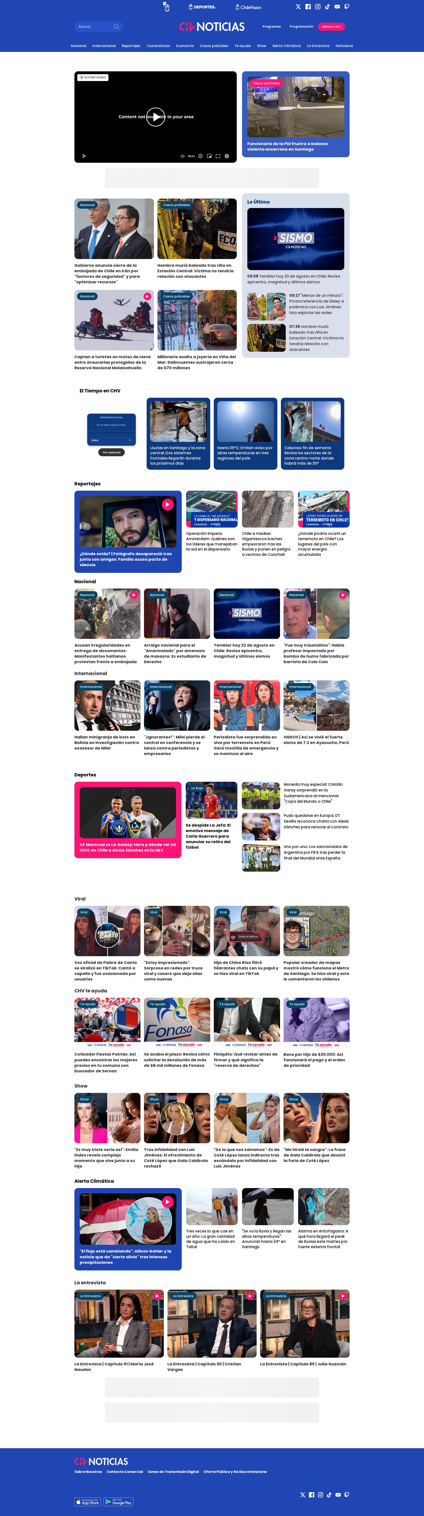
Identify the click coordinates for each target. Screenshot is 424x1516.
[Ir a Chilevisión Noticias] (211, 26)
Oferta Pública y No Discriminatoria (235, 1471)
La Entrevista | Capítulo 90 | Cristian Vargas (204, 1366)
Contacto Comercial (125, 1471)
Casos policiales (214, 46)
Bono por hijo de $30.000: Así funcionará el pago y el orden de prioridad (314, 1060)
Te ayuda (243, 46)
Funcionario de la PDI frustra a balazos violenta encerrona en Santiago (287, 146)
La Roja (197, 788)
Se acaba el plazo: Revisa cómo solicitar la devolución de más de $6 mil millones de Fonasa (177, 1059)
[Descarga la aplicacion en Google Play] (87, 1501)
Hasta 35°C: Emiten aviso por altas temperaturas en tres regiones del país (245, 453)
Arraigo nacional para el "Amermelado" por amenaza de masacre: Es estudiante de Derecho (175, 653)
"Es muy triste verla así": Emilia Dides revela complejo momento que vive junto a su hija (106, 1158)
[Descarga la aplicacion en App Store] (118, 1501)
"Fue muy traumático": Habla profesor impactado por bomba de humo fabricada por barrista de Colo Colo (316, 653)
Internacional (104, 46)
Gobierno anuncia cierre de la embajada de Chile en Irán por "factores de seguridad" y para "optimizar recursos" (107, 274)
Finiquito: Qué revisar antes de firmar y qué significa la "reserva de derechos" (246, 1059)
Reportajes (131, 46)
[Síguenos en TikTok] (327, 6)
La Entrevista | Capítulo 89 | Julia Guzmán (303, 1364)
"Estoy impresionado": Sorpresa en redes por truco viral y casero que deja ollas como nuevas (173, 971)
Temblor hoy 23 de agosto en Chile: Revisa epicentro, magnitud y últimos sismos (293, 279)
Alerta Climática (286, 46)
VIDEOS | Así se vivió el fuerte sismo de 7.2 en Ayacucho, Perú (316, 739)
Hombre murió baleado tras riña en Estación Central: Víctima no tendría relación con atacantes (195, 271)
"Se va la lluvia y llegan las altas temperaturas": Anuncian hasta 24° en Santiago (266, 1238)
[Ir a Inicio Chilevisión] (248, 7)
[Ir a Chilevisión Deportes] (202, 7)
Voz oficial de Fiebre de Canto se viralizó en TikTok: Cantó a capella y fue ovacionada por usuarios (105, 971)
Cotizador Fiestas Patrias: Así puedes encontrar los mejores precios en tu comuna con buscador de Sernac (105, 1062)
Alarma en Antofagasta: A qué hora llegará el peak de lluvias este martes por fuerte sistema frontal (323, 1238)
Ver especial (111, 452)
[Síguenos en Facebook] (308, 6)
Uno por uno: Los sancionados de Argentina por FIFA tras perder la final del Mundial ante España (316, 852)
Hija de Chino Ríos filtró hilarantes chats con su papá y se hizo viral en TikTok (246, 968)
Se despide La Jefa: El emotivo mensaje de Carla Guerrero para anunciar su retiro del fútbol (208, 836)
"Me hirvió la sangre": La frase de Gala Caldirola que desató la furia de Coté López (315, 1155)
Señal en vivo (331, 27)
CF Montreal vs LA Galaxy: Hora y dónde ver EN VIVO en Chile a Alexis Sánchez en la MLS (128, 847)
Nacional (78, 46)
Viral (83, 912)
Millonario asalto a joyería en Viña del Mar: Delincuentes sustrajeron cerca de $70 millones (196, 362)
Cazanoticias (158, 46)
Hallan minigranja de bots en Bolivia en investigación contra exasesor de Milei (106, 742)
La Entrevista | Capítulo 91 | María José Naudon (114, 1366)
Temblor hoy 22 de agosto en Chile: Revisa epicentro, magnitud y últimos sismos (244, 650)
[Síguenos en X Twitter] (298, 6)
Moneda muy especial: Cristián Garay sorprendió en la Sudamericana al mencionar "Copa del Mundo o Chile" (313, 793)
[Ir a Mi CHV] (166, 6)
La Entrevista (318, 46)
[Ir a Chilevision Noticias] (212, 1461)
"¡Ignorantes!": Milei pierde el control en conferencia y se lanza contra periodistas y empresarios (174, 745)
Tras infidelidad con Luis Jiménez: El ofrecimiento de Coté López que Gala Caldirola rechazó (176, 1158)
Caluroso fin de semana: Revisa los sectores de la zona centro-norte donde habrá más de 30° (309, 455)
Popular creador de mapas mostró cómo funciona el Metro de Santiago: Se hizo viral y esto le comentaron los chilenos (316, 971)
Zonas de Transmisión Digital (173, 1471)
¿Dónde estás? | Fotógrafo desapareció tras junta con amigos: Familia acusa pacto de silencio (126, 559)
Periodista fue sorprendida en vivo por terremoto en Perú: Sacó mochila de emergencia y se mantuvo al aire (246, 745)
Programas (272, 26)
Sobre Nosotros (88, 1471)
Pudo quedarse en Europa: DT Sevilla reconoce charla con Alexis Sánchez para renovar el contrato (316, 821)
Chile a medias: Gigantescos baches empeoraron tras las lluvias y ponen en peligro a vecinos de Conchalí (266, 544)
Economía (185, 46)
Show (261, 46)
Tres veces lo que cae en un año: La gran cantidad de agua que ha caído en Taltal (210, 1238)
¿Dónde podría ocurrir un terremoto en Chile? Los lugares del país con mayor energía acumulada (322, 544)
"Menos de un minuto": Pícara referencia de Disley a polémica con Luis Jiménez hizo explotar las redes (316, 304)
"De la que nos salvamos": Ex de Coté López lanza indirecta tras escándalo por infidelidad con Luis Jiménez (247, 1158)
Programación (301, 26)
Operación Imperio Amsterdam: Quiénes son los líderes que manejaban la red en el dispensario (211, 541)
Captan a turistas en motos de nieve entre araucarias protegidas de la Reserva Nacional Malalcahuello (112, 362)
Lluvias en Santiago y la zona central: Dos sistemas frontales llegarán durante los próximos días (177, 455)
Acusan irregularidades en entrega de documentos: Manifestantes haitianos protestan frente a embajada (105, 653)
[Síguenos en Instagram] (317, 6)
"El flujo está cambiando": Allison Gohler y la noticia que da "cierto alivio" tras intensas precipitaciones (125, 1256)
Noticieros (344, 46)
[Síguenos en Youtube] (337, 6)
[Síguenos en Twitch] (347, 6)
